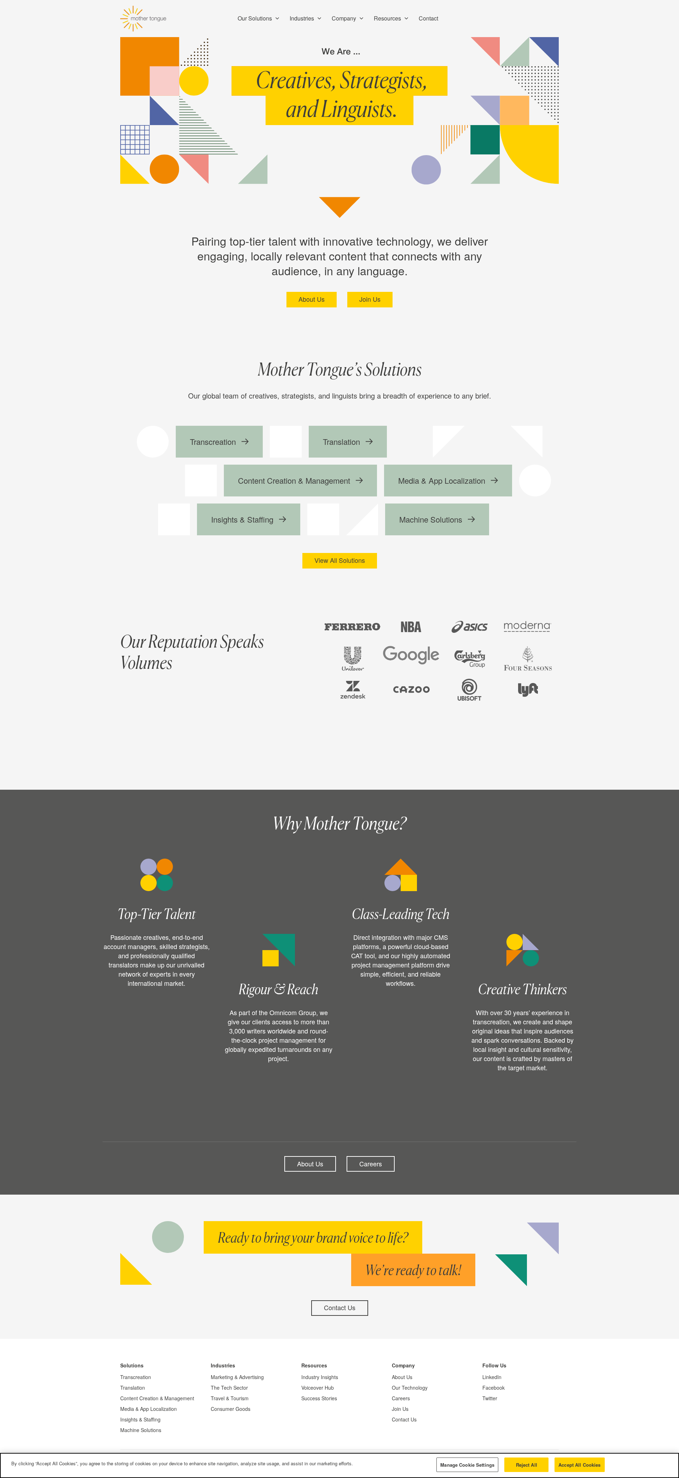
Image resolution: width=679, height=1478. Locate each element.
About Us (311, 299)
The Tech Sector (229, 1387)
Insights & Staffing (140, 1419)
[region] (339, 1465)
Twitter (489, 1398)
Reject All (526, 1464)
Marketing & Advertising (237, 1376)
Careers (370, 1163)
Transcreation (135, 1376)
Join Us (370, 299)
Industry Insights (319, 1376)
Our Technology (410, 1387)
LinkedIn (491, 1376)
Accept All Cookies (579, 1464)
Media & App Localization (148, 1408)
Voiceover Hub (317, 1387)
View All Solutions (339, 560)
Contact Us (339, 1307)
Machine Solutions (140, 1429)
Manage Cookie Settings (467, 1464)
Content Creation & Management (157, 1398)
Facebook (493, 1387)
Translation (132, 1387)
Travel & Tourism (230, 1398)
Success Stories (319, 1398)
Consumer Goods (230, 1408)
